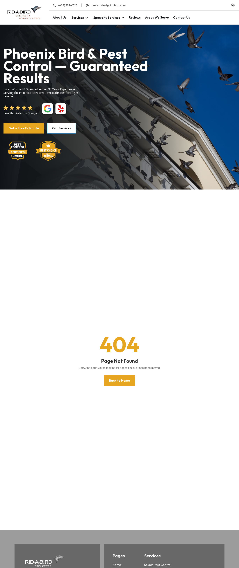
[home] (24, 12)
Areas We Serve (157, 17)
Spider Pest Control (157, 565)
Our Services (61, 128)
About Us (59, 17)
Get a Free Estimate (23, 128)
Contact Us (181, 17)
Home (117, 565)
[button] (79, 17)
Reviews (135, 17)
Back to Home (119, 380)
